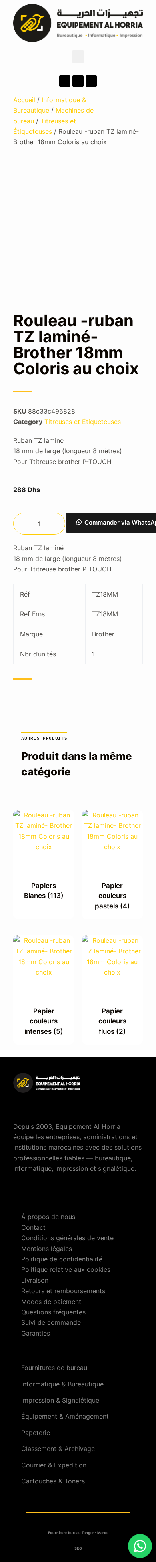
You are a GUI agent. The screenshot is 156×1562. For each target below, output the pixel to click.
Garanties (35, 1333)
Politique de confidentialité (61, 1259)
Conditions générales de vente (67, 1238)
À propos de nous (48, 1217)
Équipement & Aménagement (65, 1416)
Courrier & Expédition (53, 1465)
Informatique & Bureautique (62, 1384)
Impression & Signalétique (60, 1400)
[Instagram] (78, 81)
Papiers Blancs (44, 891)
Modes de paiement (51, 1302)
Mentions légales (46, 1249)
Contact (33, 1227)
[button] (78, 56)
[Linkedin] (91, 81)
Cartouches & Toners (53, 1481)
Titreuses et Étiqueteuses (82, 422)
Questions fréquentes (53, 1312)
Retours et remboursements (63, 1291)
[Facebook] (64, 81)
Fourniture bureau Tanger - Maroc (78, 1532)
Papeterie (35, 1433)
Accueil (24, 100)
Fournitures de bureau (54, 1368)
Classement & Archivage (58, 1449)
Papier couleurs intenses (43, 1021)
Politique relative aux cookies (65, 1269)
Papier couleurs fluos (112, 1021)
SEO (78, 1548)
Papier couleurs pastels (112, 896)
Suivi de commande (51, 1322)
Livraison (34, 1280)
